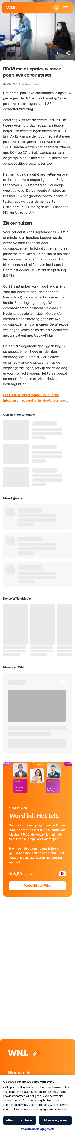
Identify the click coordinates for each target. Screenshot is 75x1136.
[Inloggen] (56, 8)
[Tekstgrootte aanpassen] (58, 53)
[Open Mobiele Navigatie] (66, 8)
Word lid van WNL (37, 885)
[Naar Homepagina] (11, 7)
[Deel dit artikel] (68, 53)
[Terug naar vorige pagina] (7, 53)
